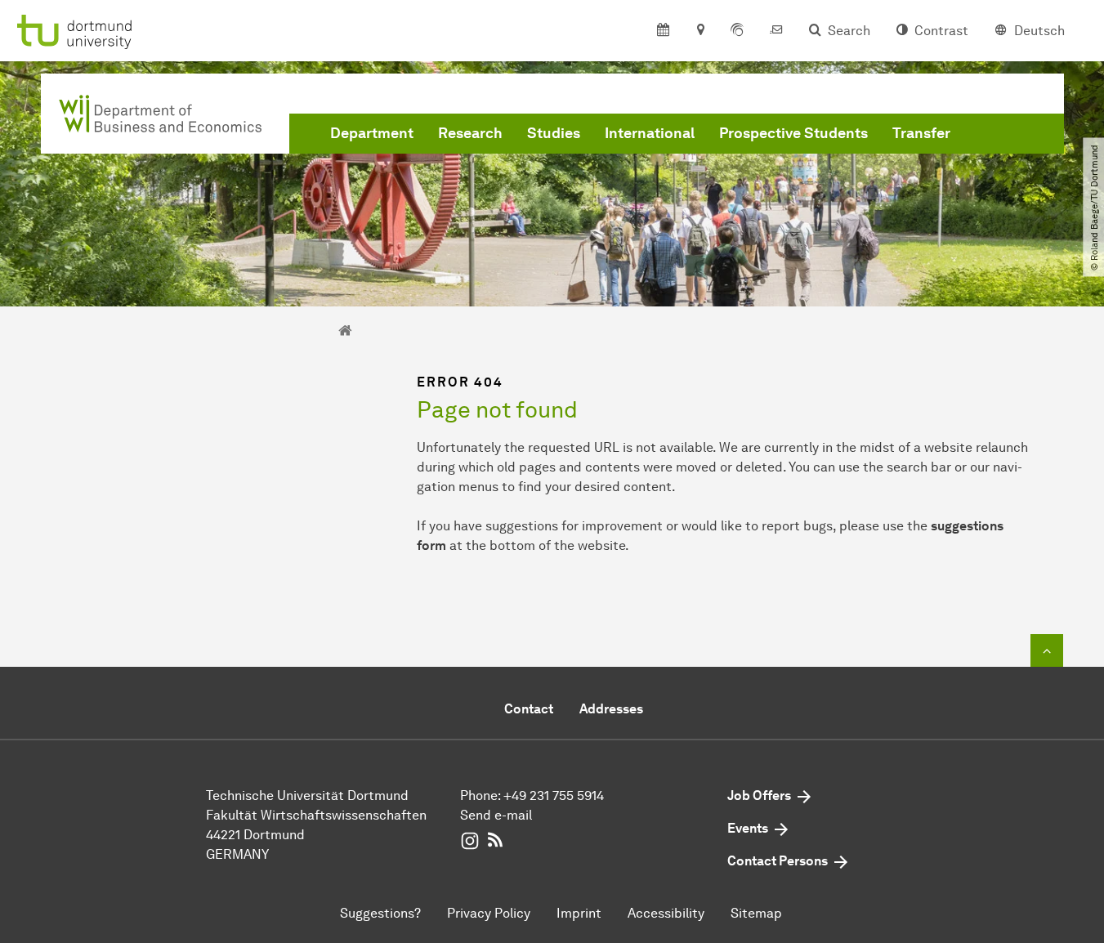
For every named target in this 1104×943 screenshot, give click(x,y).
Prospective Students (793, 133)
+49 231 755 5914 (553, 795)
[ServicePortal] (737, 31)
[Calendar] (663, 31)
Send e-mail (496, 815)
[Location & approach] (699, 31)
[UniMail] (776, 31)
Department (371, 133)
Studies (553, 133)
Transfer (921, 133)
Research (470, 133)
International (650, 133)
